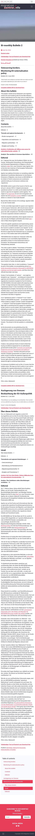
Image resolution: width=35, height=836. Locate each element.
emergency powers (15, 195)
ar (5, 1)
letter (8, 166)
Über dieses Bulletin (10, 785)
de (11, 1)
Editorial (7, 775)
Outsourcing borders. (10, 761)
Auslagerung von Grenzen (11, 778)
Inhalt (6, 788)
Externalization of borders (8, 749)
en (2, 1)
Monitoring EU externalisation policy (14, 765)
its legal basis (11, 194)
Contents (7, 771)
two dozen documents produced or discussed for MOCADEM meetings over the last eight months (17, 268)
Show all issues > (17, 813)
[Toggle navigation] (31, 1)
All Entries (9, 748)
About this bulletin (10, 768)
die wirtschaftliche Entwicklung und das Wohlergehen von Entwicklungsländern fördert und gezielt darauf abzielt (16, 704)
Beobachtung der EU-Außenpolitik (13, 781)
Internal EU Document (19, 748)
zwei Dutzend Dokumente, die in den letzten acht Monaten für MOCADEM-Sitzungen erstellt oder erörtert (16, 611)
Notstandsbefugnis (19, 527)
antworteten (30, 556)
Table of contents (8, 758)
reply (30, 219)
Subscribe (27, 817)
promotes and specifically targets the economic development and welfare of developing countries (16, 349)
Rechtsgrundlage (6, 525)
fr (8, 1)
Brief (17, 494)
